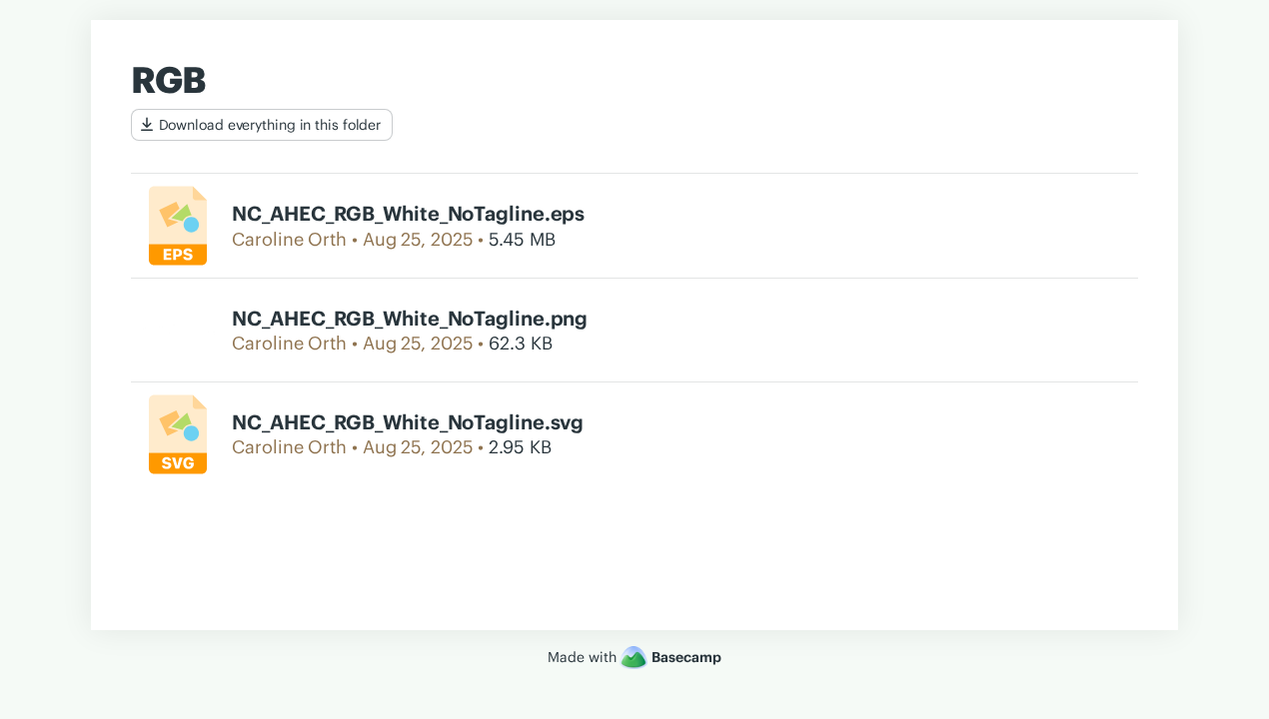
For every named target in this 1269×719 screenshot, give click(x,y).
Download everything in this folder (270, 125)
